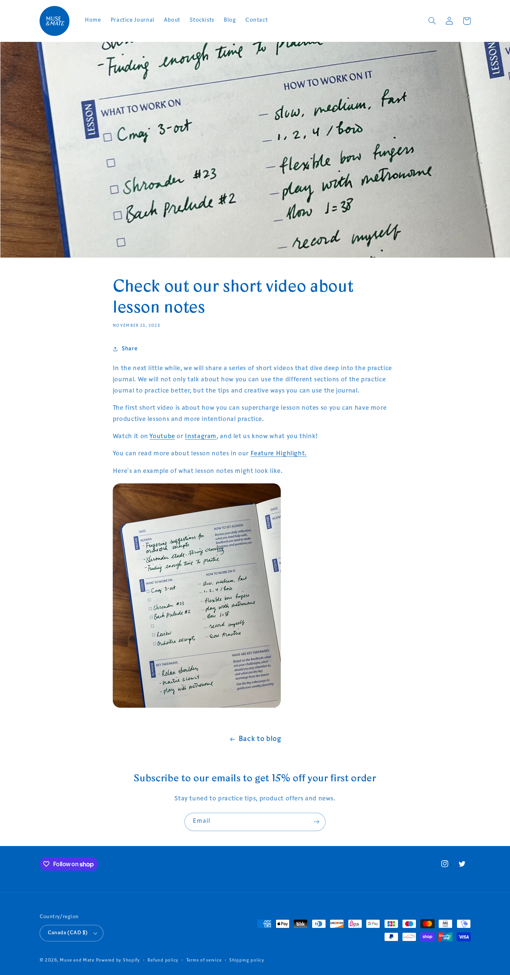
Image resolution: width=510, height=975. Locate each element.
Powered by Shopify (118, 961)
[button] (432, 21)
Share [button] (129, 349)
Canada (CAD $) (68, 933)
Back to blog (260, 739)
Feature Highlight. (279, 454)
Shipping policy (246, 961)
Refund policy (162, 961)
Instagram (201, 437)
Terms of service (204, 961)
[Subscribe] (316, 822)
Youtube (162, 437)
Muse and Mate (77, 961)
